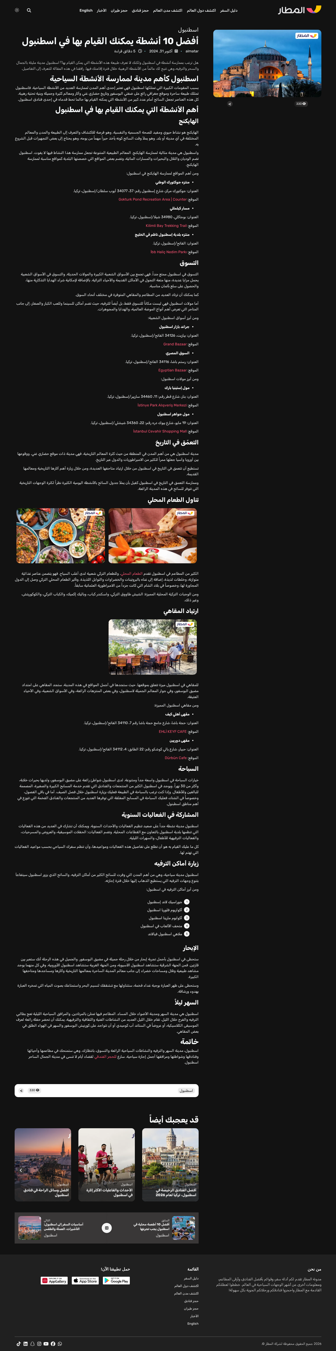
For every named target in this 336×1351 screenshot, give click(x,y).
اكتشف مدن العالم (167, 10)
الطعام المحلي (132, 573)
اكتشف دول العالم (201, 10)
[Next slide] (21, 1170)
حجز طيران (119, 10)
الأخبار (102, 10)
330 (299, 103)
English (86, 10)
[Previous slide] (192, 1170)
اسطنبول (188, 30)
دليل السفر (228, 10)
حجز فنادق (140, 10)
